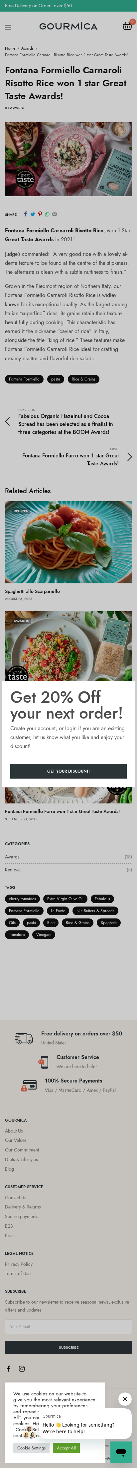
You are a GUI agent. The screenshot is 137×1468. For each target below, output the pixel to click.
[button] (68, 771)
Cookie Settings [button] (31, 1448)
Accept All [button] (66, 1448)
